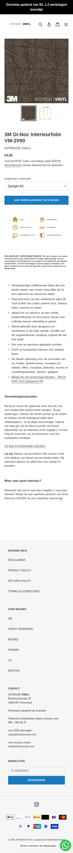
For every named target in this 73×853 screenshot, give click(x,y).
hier (61, 498)
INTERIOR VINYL (25, 839)
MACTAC (14, 670)
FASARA (13, 649)
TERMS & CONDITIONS (23, 591)
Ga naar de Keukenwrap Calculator (24, 445)
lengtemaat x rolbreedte (17, 178)
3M (10, 618)
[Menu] (66, 24)
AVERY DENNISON (20, 628)
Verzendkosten (13, 165)
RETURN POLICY (19, 580)
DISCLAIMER (16, 560)
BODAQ (13, 639)
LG (10, 660)
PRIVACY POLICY (19, 570)
